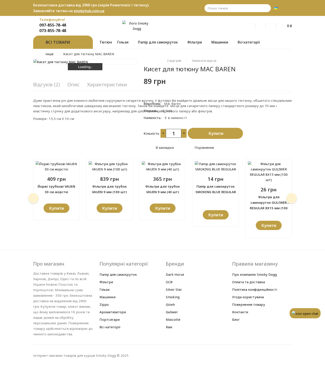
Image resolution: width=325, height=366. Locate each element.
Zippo (104, 304)
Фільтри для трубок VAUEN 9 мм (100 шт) (109, 189)
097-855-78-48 (52, 25)
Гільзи (104, 289)
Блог (236, 319)
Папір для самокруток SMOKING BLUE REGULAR (215, 189)
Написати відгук (204, 60)
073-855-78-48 (52, 30)
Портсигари (109, 319)
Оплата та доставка (248, 282)
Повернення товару (248, 304)
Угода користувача (248, 297)
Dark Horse (175, 274)
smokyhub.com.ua (89, 10)
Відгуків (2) (46, 84)
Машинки (107, 297)
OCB (169, 282)
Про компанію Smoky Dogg (254, 274)
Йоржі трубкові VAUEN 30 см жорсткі (56, 189)
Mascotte (173, 319)
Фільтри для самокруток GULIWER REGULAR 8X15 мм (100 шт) (269, 200)
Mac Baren (172, 103)
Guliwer (172, 312)
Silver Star (174, 289)
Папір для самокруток (118, 274)
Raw (169, 327)
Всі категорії (109, 327)
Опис (73, 84)
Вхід (253, 25)
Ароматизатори (112, 312)
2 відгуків (174, 60)
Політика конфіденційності (254, 289)
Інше (50, 54)
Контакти (240, 312)
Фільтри (106, 282)
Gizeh (170, 304)
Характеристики (107, 84)
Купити (215, 133)
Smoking (173, 297)
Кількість (151, 133)
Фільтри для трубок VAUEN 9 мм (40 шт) (162, 189)
